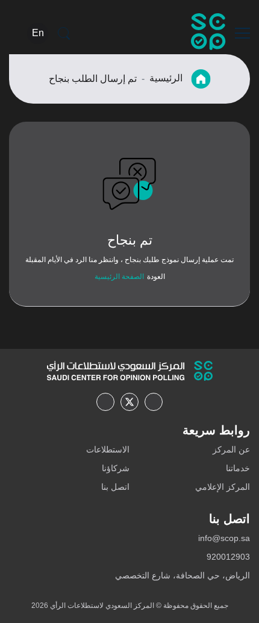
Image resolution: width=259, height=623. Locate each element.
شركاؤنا (116, 468)
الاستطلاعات (108, 449)
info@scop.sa (224, 538)
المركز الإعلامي (222, 487)
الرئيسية (167, 78)
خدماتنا (238, 468)
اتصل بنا (115, 487)
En (38, 33)
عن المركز (231, 449)
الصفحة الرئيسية (119, 276)
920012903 (228, 557)
